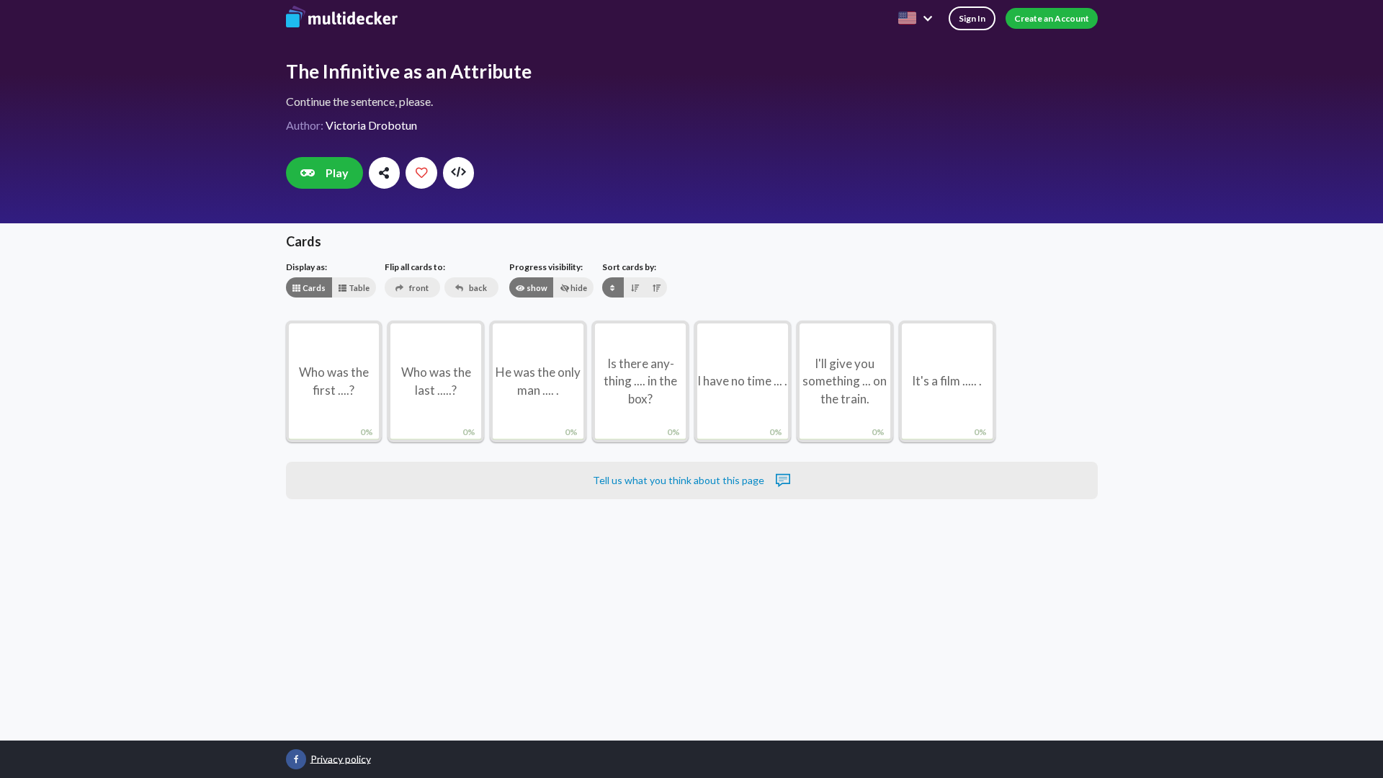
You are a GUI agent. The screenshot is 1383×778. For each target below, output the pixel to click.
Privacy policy (340, 758)
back (477, 287)
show (536, 287)
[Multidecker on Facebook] (296, 759)
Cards (313, 287)
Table (358, 287)
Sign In (972, 18)
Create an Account (1051, 18)
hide (578, 287)
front (418, 287)
